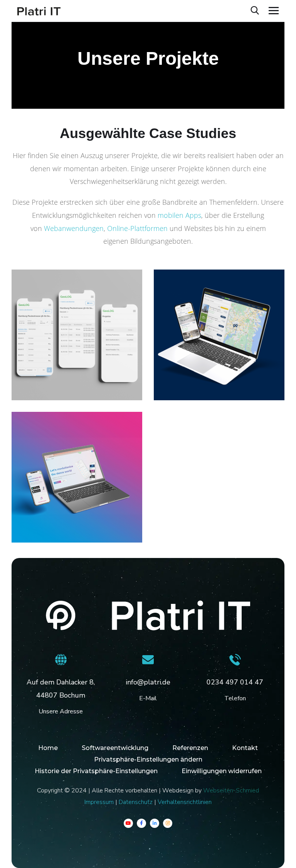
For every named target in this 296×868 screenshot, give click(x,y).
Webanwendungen (73, 228)
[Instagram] (167, 823)
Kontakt (245, 748)
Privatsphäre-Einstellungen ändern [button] (148, 759)
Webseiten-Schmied (231, 790)
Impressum (99, 802)
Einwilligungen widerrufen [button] (222, 771)
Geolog (38, 372)
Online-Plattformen (136, 228)
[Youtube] (128, 823)
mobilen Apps (179, 215)
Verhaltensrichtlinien (185, 802)
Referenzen (190, 748)
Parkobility (187, 372)
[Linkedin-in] (154, 823)
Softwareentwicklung (115, 748)
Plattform (38, 384)
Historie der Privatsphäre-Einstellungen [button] (96, 771)
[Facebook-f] (141, 823)
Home (48, 748)
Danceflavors (50, 514)
